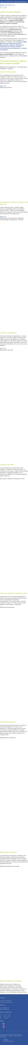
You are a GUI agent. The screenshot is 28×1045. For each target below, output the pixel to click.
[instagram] (4, 1025)
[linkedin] (3, 1027)
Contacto (6, 1039)
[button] (3, 86)
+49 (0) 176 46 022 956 (6, 1)
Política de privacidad (9, 1041)
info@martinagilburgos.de (20, 1)
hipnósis (19, 42)
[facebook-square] (4, 1024)
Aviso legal (6, 1040)
